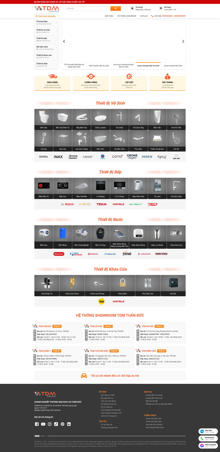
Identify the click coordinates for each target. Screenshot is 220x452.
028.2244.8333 (51, 334)
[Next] (183, 41)
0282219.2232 (102, 359)
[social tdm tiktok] (56, 424)
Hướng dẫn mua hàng (154, 395)
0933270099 (164, 334)
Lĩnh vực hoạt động (108, 401)
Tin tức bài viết (106, 425)
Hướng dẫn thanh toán (154, 398)
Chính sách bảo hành (154, 422)
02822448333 (180, 16)
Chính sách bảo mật (153, 419)
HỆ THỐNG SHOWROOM (126, 16)
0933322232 (167, 16)
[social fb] (36, 424)
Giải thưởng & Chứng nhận (111, 410)
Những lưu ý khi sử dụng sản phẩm (159, 404)
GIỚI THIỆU (109, 16)
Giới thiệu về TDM (107, 395)
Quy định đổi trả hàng (154, 424)
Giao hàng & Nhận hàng (155, 427)
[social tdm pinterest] (62, 424)
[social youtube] (43, 424)
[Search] (115, 8)
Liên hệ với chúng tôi (109, 416)
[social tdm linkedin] (68, 424)
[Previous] (64, 41)
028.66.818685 (51, 359)
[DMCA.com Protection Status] (40, 436)
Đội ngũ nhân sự (107, 398)
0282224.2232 (154, 359)
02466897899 (154, 334)
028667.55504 (102, 334)
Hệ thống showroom (109, 404)
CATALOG (143, 16)
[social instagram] (49, 424)
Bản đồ (57, 326)
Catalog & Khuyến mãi (109, 428)
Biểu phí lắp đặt (152, 401)
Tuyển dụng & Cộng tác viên (111, 413)
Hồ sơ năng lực (107, 407)
